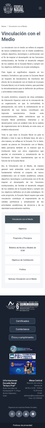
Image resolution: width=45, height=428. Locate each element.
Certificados (22, 321)
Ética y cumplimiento (22, 337)
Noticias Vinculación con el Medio (22, 279)
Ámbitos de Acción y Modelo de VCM (22, 249)
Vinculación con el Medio (22, 219)
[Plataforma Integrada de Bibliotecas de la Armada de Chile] (19, 356)
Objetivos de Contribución (22, 260)
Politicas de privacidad (22, 425)
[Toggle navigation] (40, 8)
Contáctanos (22, 329)
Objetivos (22, 229)
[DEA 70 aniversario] (19, 349)
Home (3, 26)
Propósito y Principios (22, 238)
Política (22, 269)
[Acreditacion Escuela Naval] (22, 305)
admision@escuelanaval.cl (34, 396)
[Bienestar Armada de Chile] (19, 366)
